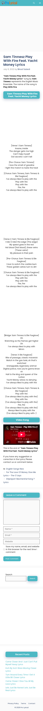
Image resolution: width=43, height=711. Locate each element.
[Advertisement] (21, 29)
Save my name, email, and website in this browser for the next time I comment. (22, 549)
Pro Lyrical (24, 707)
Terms (23, 703)
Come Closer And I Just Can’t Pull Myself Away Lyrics (21, 663)
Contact (31, 703)
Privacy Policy (13, 703)
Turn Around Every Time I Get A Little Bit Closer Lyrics (20, 676)
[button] (34, 3)
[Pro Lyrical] (9, 3)
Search (9, 574)
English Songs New (15, 469)
